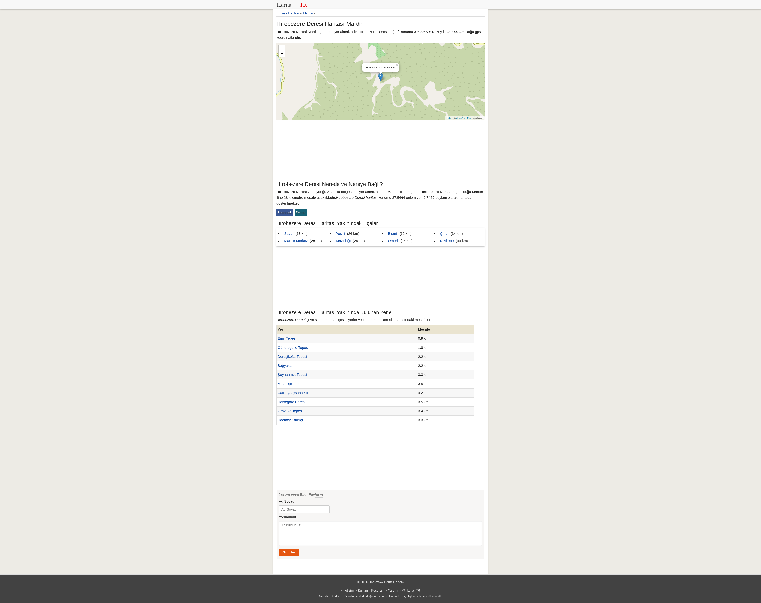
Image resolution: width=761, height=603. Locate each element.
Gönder (288, 552)
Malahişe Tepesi (290, 384)
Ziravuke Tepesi (290, 411)
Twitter (301, 212)
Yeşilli (340, 234)
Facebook (285, 212)
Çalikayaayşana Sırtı (294, 393)
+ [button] (282, 47)
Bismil (393, 234)
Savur (289, 234)
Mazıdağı (343, 241)
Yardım (393, 590)
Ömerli (393, 241)
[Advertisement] (380, 149)
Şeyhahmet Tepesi (292, 375)
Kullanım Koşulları (371, 590)
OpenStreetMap (463, 118)
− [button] (282, 53)
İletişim (349, 590)
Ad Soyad (286, 501)
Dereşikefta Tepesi (292, 357)
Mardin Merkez (296, 241)
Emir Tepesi (287, 338)
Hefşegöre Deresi (291, 402)
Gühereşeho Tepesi (293, 348)
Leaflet (449, 118)
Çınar (444, 234)
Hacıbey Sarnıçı (290, 420)
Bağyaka (285, 366)
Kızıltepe (447, 241)
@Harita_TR (411, 590)
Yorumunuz (288, 517)
